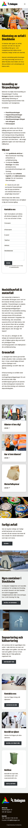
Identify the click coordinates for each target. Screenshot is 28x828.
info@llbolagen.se (13, 820)
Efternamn (8, 230)
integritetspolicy (15, 267)
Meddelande (8, 251)
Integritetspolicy (11, 825)
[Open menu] (24, 4)
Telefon (7, 240)
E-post (7, 235)
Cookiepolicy (18, 825)
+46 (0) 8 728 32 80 (11, 818)
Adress (6, 245)
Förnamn (7, 223)
